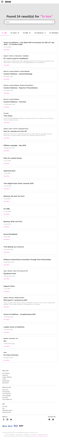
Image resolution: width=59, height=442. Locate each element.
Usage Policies (27, 434)
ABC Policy (34, 434)
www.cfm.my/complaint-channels (40, 436)
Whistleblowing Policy (43, 434)
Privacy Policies (19, 434)
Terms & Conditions (10, 434)
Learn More (6, 49)
